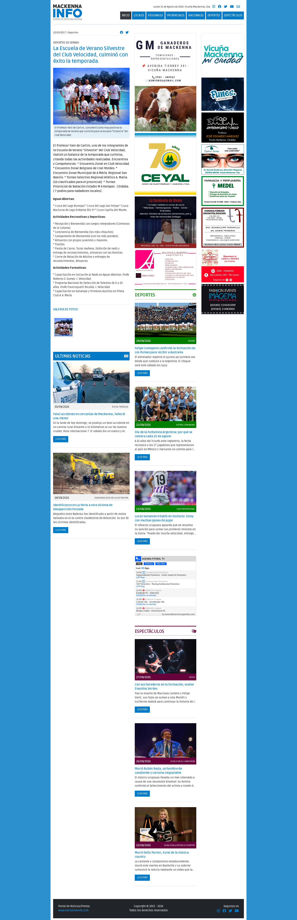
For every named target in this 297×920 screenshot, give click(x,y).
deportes (214, 15)
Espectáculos (233, 15)
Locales (139, 15)
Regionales (155, 15)
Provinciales (175, 15)
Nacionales (196, 15)
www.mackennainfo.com (73, 910)
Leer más (60, 439)
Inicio (126, 15)
